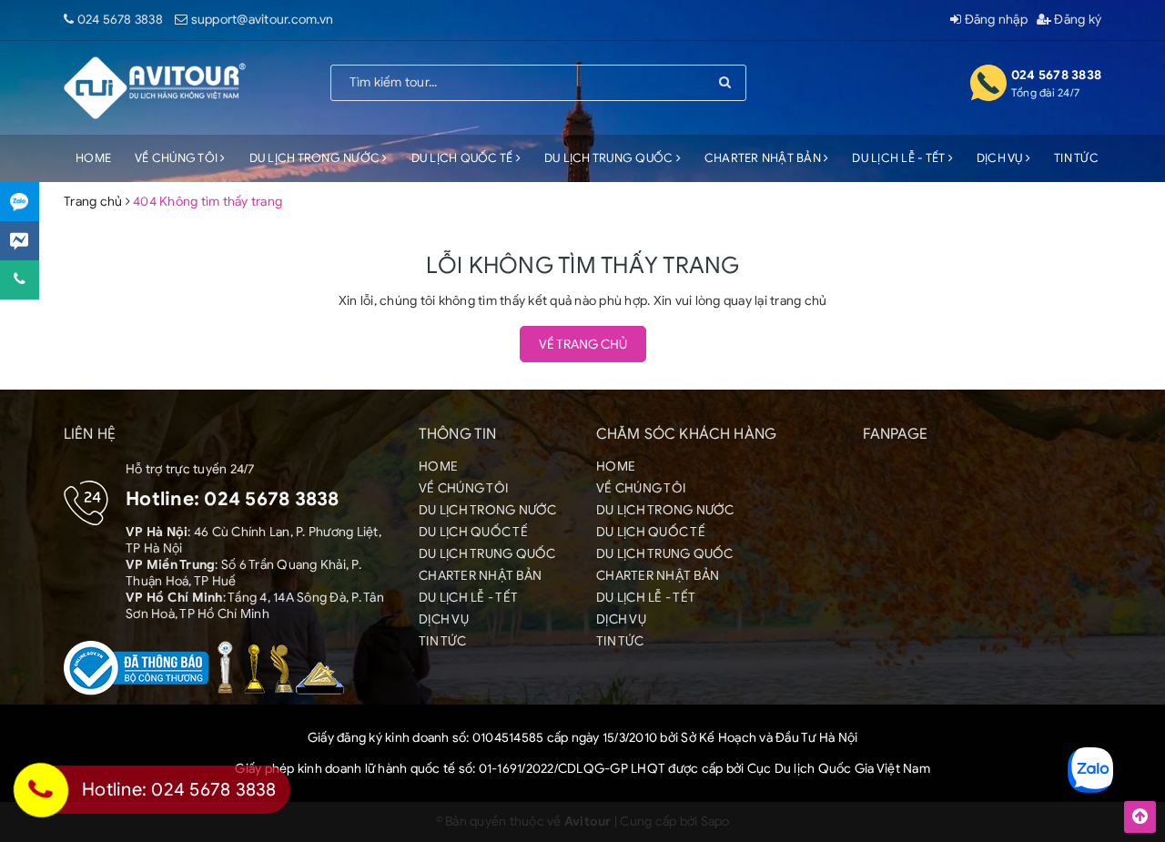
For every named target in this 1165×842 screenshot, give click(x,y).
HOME (93, 158)
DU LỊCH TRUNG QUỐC (610, 158)
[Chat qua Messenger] (19, 240)
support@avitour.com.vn (262, 19)
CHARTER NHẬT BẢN (764, 158)
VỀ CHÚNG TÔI (177, 158)
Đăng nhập (994, 19)
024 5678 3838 (120, 19)
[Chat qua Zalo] (19, 201)
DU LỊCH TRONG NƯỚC (316, 158)
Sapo (715, 821)
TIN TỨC (1076, 158)
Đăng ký (1076, 19)
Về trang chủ (583, 344)
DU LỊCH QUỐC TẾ (463, 158)
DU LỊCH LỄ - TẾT (899, 158)
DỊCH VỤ (1001, 158)
